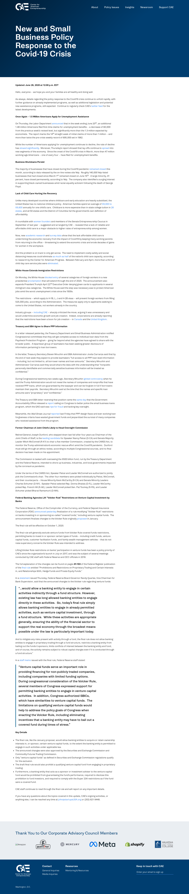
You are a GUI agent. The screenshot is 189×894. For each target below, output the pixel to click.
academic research (35, 235)
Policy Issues (111, 7)
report (50, 403)
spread (105, 148)
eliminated (53, 263)
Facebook (158, 886)
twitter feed (97, 106)
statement (25, 578)
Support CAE (166, 7)
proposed (82, 518)
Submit (171, 872)
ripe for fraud (56, 406)
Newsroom (146, 7)
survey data (56, 235)
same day (81, 399)
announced (57, 123)
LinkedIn (152, 886)
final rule (26, 567)
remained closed (97, 169)
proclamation (34, 281)
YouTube (172, 886)
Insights (129, 7)
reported (55, 413)
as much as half (61, 256)
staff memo (25, 660)
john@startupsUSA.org (69, 799)
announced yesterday (45, 511)
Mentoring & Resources (77, 870)
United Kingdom (99, 319)
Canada (78, 319)
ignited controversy (93, 379)
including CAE (40, 312)
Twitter (165, 886)
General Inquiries (50, 870)
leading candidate (51, 438)
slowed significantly (29, 148)
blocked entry (51, 277)
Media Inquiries (50, 874)
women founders (42, 221)
